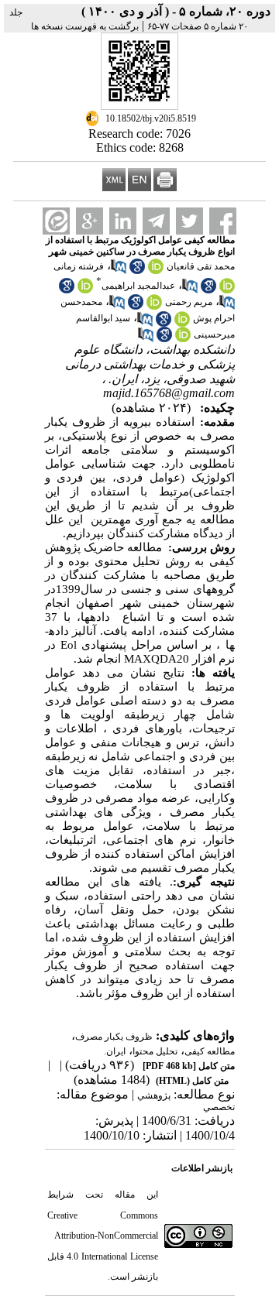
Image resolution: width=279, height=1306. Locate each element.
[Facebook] (222, 221)
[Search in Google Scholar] (137, 271)
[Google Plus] (89, 221)
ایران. (115, 1051)
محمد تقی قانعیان (201, 266)
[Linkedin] (122, 221)
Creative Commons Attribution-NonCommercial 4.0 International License (102, 1236)
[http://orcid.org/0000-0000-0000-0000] (156, 271)
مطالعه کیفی (209, 1051)
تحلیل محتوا (155, 1051)
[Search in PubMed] (118, 271)
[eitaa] (56, 221)
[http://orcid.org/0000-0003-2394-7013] (85, 290)
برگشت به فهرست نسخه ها (85, 26)
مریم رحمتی (188, 302)
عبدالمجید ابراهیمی (138, 285)
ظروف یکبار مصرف (114, 1036)
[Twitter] (189, 221)
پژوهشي (153, 1095)
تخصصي (219, 1107)
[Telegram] (156, 221)
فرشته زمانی (78, 266)
